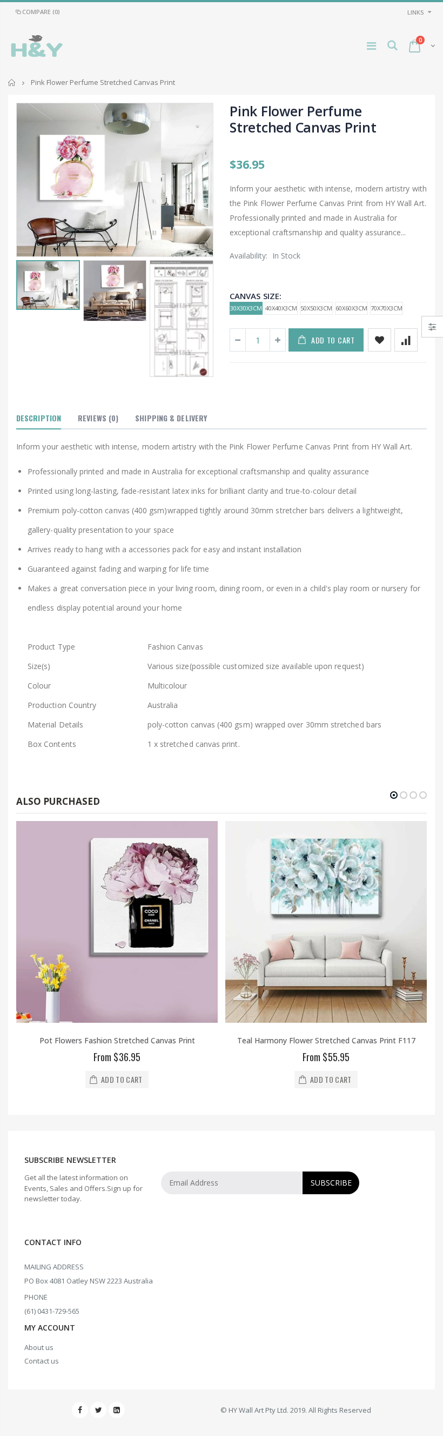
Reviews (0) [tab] (98, 417)
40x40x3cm (281, 308)
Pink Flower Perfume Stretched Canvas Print (303, 119)
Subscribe (331, 1182)
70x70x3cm (386, 308)
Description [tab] (38, 417)
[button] (394, 795)
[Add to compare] (406, 340)
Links (415, 12)
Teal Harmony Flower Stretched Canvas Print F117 (326, 1040)
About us (38, 1347)
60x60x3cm (351, 308)
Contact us (41, 1361)
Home (12, 82)
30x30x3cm (246, 308)
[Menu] (371, 45)
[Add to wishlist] (379, 340)
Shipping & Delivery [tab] (171, 417)
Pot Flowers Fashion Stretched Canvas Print (117, 1040)
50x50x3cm (316, 308)
